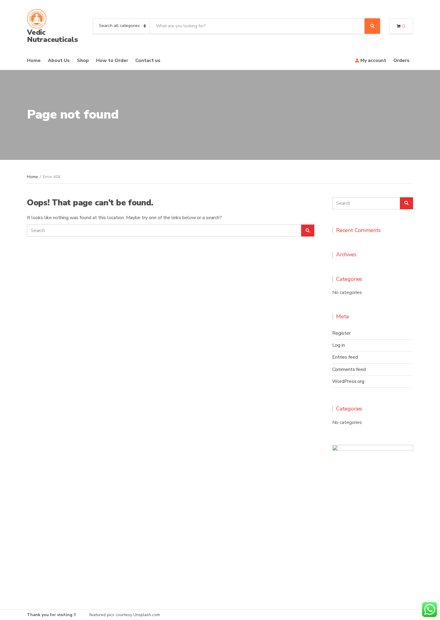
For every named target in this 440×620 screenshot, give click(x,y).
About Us (59, 60)
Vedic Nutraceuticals (52, 36)
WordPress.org (348, 381)
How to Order (112, 60)
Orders (401, 60)
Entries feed (345, 357)
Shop (83, 60)
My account (373, 60)
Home (34, 60)
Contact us (147, 60)
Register (341, 333)
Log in (338, 345)
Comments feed (349, 369)
